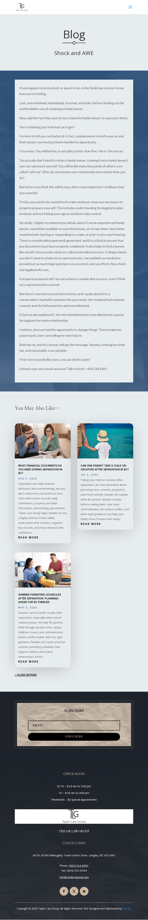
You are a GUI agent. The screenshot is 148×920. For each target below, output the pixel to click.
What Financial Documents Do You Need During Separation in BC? (40, 469)
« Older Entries (26, 675)
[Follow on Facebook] (64, 891)
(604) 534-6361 (79, 865)
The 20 (127, 908)
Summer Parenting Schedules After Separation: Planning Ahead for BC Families (39, 598)
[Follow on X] (74, 891)
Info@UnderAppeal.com (74, 877)
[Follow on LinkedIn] (84, 891)
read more (28, 537)
